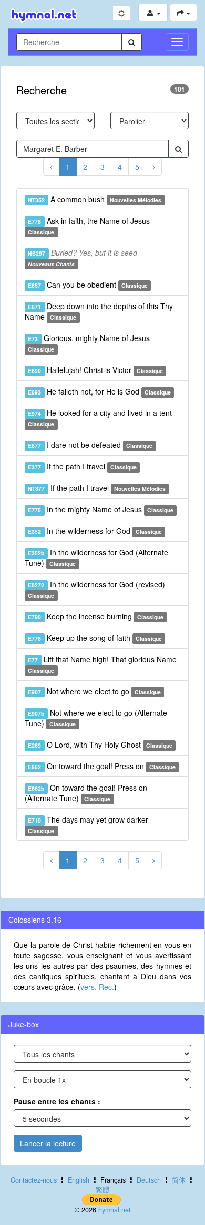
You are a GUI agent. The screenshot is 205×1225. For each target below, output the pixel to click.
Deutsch (149, 1180)
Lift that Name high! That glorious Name (102, 664)
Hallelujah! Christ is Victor (95, 370)
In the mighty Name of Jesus (100, 509)
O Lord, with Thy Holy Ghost (100, 744)
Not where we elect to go (94, 691)
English (78, 1180)
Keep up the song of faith (95, 637)
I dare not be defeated (90, 445)
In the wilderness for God (95, 531)
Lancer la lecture (48, 1143)
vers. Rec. (97, 986)
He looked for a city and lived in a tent (99, 418)
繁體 (102, 1189)
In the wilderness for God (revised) (96, 589)
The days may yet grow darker (88, 824)
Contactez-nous (34, 1180)
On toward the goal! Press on (102, 766)
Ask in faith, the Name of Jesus (88, 225)
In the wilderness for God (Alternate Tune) (96, 557)
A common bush (94, 199)
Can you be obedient (88, 284)
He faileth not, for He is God (99, 391)
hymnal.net (114, 1210)
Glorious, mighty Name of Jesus (88, 343)
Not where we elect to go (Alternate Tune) (96, 717)
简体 (179, 1180)
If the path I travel (82, 466)
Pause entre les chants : (57, 1101)
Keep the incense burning (95, 616)
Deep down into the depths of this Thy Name (99, 311)
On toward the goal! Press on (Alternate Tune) (86, 792)
